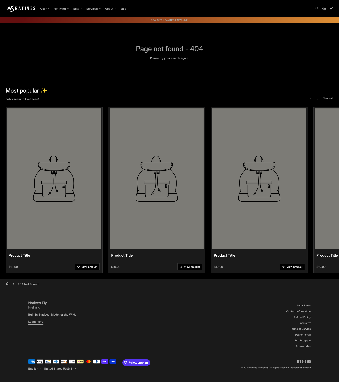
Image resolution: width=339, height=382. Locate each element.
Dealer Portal (303, 334)
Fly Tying (61, 8)
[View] (54, 178)
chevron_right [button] (318, 99)
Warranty (305, 322)
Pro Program (303, 340)
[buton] (35, 368)
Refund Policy (302, 317)
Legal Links (304, 305)
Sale (123, 8)
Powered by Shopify (300, 367)
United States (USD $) (61, 368)
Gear (45, 8)
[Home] (21, 8)
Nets (78, 8)
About (111, 8)
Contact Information (298, 311)
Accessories (303, 346)
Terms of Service (300, 328)
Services (93, 8)
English (35, 368)
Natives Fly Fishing (37, 305)
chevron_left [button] (310, 99)
